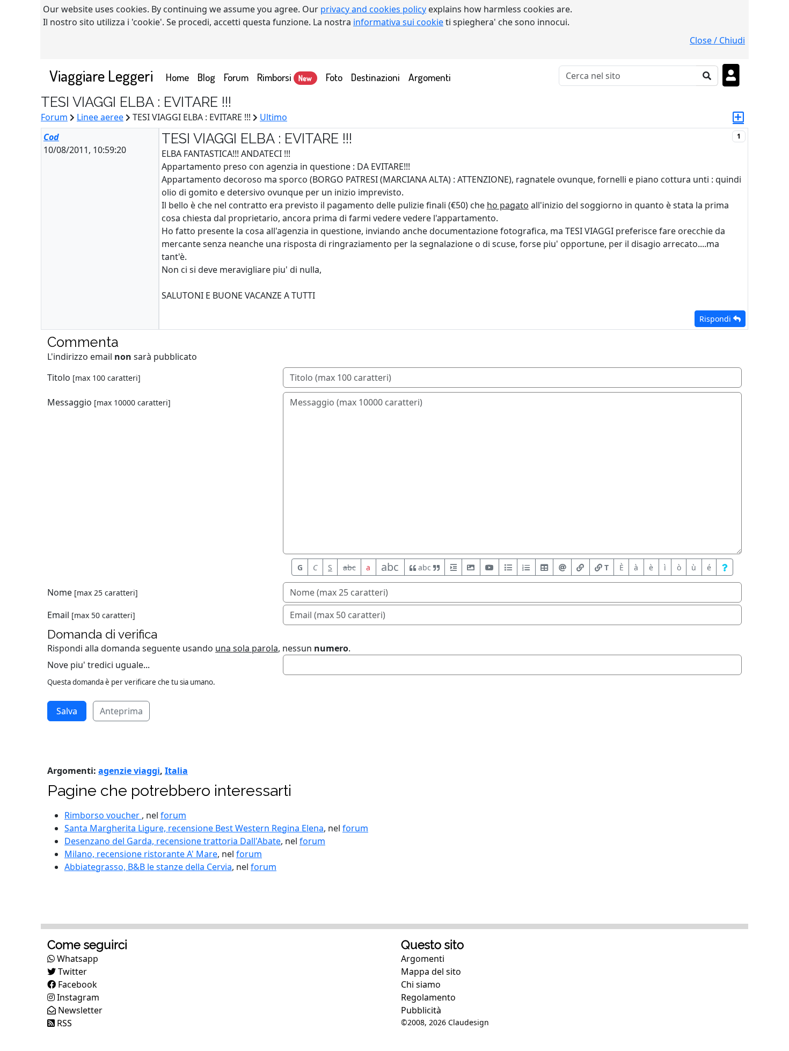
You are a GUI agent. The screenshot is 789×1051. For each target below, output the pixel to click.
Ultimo (273, 117)
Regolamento (428, 997)
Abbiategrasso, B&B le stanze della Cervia (148, 867)
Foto (334, 77)
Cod (51, 137)
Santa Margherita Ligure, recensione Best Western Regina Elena (194, 828)
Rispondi (716, 319)
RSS (63, 1023)
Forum (236, 77)
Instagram (77, 997)
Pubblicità (421, 1010)
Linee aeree (100, 117)
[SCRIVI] (738, 117)
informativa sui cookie (398, 22)
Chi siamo (421, 984)
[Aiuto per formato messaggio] (724, 567)
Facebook (76, 984)
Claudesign (468, 1022)
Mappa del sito (431, 971)
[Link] (580, 567)
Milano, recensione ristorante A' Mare (140, 854)
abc (349, 567)
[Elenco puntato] (508, 567)
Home (179, 77)
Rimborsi (284, 77)
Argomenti (429, 77)
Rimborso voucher (103, 815)
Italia (176, 771)
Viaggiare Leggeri (101, 75)
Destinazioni (375, 77)
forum (173, 815)
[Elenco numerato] (526, 567)
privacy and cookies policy (373, 9)
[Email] (562, 567)
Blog (206, 77)
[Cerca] (707, 76)
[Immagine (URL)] (471, 567)
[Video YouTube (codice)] (490, 567)
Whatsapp (76, 959)
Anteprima (121, 711)
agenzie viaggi (129, 771)
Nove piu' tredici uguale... (98, 665)
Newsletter (79, 1010)
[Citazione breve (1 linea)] (453, 567)
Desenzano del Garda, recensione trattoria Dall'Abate (172, 841)
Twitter (71, 971)
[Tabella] (544, 567)
